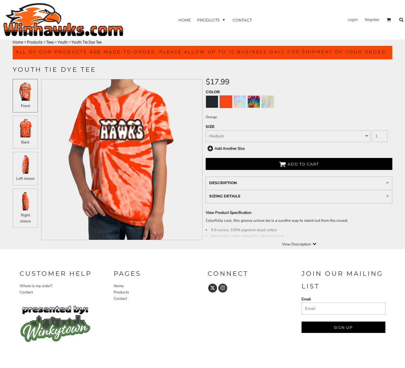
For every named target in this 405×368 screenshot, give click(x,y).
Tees (50, 42)
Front (25, 105)
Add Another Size (230, 148)
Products (34, 42)
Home (18, 42)
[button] (211, 20)
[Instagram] (222, 288)
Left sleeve (25, 178)
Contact (26, 292)
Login (353, 19)
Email (306, 299)
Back (25, 142)
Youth (63, 42)
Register (372, 19)
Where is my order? (36, 285)
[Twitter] (212, 288)
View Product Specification (229, 212)
